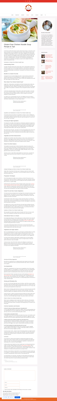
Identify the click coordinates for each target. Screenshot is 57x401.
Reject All (11, 397)
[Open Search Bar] (45, 15)
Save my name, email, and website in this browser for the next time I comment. (18, 389)
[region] (11, 394)
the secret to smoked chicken (28, 220)
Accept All (17, 397)
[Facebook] (25, 1)
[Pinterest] (29, 1)
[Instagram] (27, 1)
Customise (5, 397)
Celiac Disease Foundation (26, 345)
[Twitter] (31, 1)
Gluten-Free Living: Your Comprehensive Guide (11, 361)
